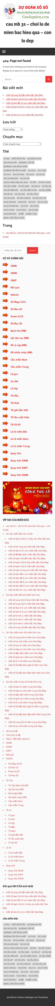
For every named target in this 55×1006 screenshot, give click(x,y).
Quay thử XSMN (19, 474)
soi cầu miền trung (28, 190)
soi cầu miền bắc (11, 190)
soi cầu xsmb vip (24, 198)
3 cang (6, 159)
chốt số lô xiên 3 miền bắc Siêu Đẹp (25, 619)
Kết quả (15, 287)
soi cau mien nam (11, 178)
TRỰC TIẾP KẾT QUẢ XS (17, 739)
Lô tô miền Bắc (19, 431)
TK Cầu (9, 780)
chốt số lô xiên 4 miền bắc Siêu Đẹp (25, 623)
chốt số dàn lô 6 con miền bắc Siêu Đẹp (27, 607)
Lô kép (14, 388)
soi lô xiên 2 (22, 210)
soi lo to (32, 202)
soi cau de (40, 174)
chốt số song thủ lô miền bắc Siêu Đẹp (26, 603)
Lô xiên (14, 381)
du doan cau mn (34, 159)
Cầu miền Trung (20, 366)
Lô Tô (8, 847)
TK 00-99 (16, 424)
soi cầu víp (8, 194)
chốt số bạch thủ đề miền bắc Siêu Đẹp (26, 558)
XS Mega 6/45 (18, 301)
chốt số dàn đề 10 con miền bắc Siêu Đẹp (25, 103)
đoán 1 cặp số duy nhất (14, 218)
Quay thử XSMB (19, 460)
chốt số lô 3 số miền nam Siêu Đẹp (24, 661)
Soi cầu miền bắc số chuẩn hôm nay (23, 594)
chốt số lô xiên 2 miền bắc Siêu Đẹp (25, 615)
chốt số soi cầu (18, 159)
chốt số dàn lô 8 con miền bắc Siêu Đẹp (27, 611)
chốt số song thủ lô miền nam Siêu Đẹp (26, 637)
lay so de (32, 170)
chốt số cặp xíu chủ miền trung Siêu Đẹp (27, 690)
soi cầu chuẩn (10, 186)
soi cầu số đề (45, 190)
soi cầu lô (35, 186)
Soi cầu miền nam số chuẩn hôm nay (23, 632)
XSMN (14, 273)
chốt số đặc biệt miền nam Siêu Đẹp (25, 653)
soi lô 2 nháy (9, 210)
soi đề (21, 214)
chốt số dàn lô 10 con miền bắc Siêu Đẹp (27, 550)
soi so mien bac (10, 214)
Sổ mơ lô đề (11, 731)
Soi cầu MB (46, 186)
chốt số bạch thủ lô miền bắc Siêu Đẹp (26, 566)
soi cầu (33, 182)
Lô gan (14, 374)
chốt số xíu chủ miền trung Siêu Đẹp (25, 726)
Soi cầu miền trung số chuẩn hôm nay (24, 681)
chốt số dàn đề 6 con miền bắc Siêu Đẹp (27, 578)
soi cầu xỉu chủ (39, 198)
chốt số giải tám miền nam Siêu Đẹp (25, 657)
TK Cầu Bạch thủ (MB (18, 785)
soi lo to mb (42, 202)
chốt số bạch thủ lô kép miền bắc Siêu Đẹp (26, 99)
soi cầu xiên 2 (33, 194)
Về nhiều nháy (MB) (21, 352)
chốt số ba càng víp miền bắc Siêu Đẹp (26, 546)
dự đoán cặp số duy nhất (15, 170)
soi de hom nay (10, 202)
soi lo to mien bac (11, 206)
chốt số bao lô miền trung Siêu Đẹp (25, 686)
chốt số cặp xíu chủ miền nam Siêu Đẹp (26, 649)
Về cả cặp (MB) (19, 345)
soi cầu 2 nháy (44, 182)
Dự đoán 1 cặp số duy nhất (15, 166)
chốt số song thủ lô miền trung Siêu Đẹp (27, 722)
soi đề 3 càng (31, 214)
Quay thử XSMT (19, 467)
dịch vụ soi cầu (10, 162)
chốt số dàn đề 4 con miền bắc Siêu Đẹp (27, 574)
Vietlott (15, 294)
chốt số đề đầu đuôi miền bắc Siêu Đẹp (26, 554)
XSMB (14, 265)
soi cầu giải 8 (23, 186)
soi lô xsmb (33, 210)
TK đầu (15, 395)
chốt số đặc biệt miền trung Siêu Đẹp (25, 694)
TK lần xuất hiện (20, 417)
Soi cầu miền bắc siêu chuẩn (19, 533)
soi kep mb (22, 202)
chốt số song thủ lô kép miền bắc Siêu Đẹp (28, 600)
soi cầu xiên (20, 194)
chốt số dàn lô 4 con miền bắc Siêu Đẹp (24, 114)
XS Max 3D (16, 323)
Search (32, 250)
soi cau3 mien (18, 174)
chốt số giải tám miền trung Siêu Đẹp (26, 698)
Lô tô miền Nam (19, 438)
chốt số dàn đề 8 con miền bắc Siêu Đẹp (27, 582)
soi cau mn (24, 178)
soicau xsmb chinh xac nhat (16, 182)
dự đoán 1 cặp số (26, 162)
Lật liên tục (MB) (20, 338)
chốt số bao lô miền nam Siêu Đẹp (24, 645)
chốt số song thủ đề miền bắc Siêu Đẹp (24, 95)
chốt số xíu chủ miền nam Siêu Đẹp (24, 641)
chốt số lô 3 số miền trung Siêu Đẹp (25, 702)
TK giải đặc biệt (19, 410)
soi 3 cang (42, 170)
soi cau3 (7, 174)
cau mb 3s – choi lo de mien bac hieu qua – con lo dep (27, 32)
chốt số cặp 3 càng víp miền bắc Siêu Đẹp (27, 570)
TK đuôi (15, 402)
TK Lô (8, 810)
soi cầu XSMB (9, 198)
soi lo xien (34, 206)
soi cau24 (30, 174)
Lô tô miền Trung (20, 446)
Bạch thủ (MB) (18, 330)
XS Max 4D (16, 309)
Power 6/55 (17, 316)
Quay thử (16, 453)
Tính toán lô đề (13, 735)
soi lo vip (24, 206)
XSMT (14, 280)
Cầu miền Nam (19, 359)
